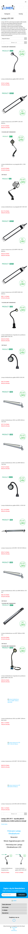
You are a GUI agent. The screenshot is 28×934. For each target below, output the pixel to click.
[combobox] (14, 38)
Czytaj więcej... (4, 824)
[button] (14, 904)
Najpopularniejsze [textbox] (6, 38)
